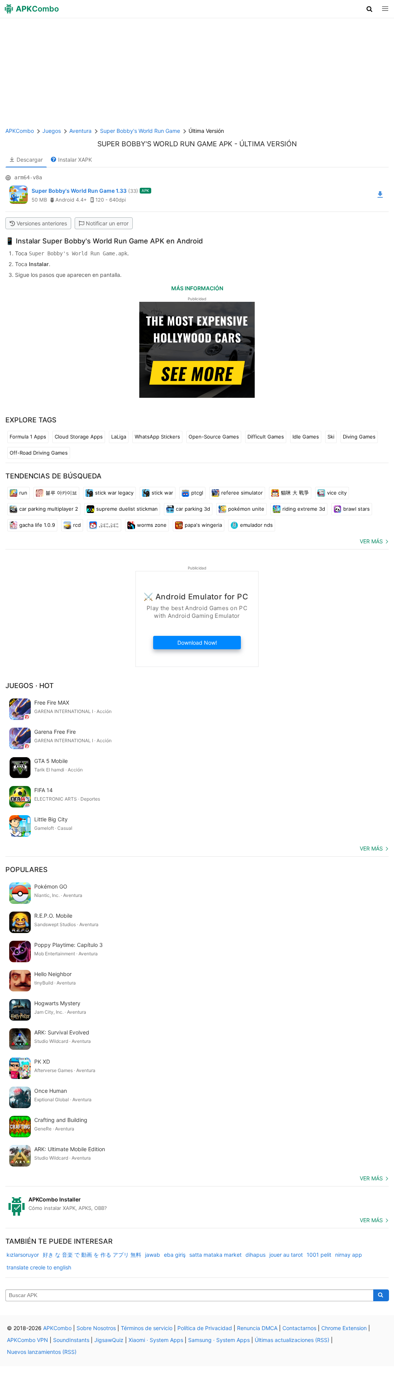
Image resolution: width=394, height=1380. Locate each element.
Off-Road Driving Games (39, 453)
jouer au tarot (286, 1254)
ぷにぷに (109, 525)
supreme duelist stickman (127, 509)
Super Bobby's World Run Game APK (164, 144)
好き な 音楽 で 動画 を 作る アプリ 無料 (92, 1254)
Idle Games (305, 437)
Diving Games (359, 437)
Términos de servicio (146, 1328)
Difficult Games (265, 437)
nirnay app (348, 1254)
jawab (152, 1254)
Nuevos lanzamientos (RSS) (42, 1352)
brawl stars (356, 509)
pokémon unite (246, 509)
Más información (197, 288)
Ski (330, 437)
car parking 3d (193, 509)
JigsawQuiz (109, 1340)
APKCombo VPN (27, 1340)
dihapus (255, 1254)
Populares (26, 869)
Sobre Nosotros (96, 1328)
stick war (162, 493)
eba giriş (174, 1254)
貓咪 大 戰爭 (295, 493)
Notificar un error (107, 223)
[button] (369, 9)
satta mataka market (215, 1254)
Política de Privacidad (204, 1328)
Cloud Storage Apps (79, 437)
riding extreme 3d (303, 509)
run (23, 493)
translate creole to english (39, 1267)
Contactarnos (299, 1328)
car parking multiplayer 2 (48, 509)
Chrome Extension (344, 1328)
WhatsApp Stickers (157, 437)
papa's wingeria (203, 525)
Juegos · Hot (29, 686)
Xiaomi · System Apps (156, 1340)
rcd (77, 525)
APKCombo (19, 130)
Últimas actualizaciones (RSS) (292, 1340)
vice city (337, 493)
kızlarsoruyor (23, 1254)
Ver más (371, 541)
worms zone (152, 525)
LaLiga (118, 437)
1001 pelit (319, 1254)
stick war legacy (114, 493)
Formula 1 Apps (28, 437)
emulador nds (256, 525)
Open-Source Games (214, 437)
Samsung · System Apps (219, 1340)
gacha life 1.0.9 (37, 525)
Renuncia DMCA (257, 1328)
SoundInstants (71, 1340)
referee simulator (242, 493)
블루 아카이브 (61, 493)
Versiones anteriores (42, 223)
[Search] (381, 1295)
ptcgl (197, 493)
